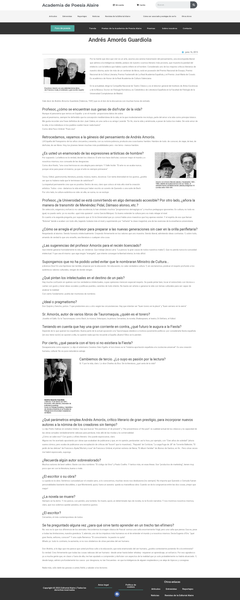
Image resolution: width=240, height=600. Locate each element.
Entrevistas (67, 16)
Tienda (92, 28)
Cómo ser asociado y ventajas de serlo (159, 16)
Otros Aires (187, 16)
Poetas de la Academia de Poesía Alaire (122, 28)
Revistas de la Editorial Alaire (117, 16)
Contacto (187, 28)
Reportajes (82, 16)
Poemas (151, 28)
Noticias (96, 16)
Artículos (53, 16)
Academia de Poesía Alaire (70, 5)
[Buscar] (193, 4)
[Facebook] (117, 594)
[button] (118, 5)
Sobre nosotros (169, 28)
